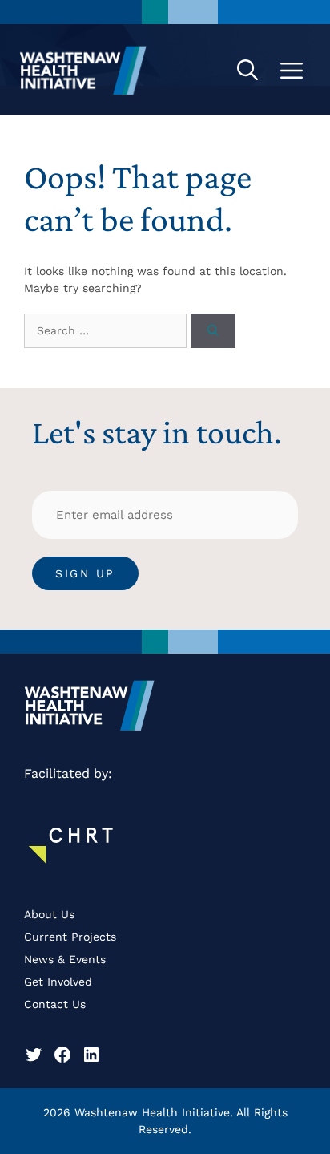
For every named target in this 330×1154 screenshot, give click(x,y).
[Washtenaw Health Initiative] (83, 69)
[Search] (213, 331)
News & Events (65, 959)
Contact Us (55, 1004)
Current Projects (70, 936)
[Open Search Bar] (247, 70)
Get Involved (58, 981)
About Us (49, 914)
